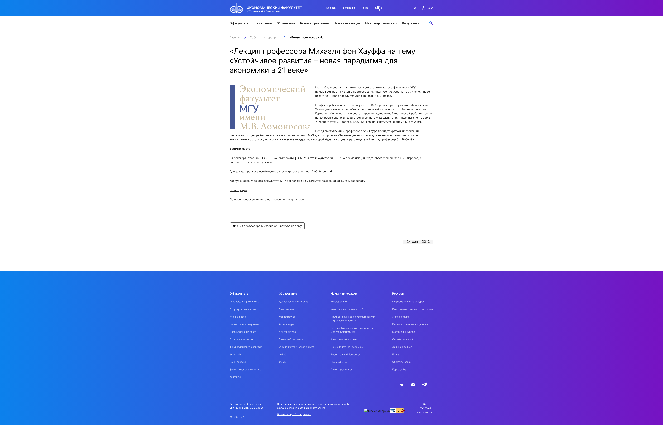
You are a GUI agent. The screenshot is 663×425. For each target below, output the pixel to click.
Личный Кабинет (402, 346)
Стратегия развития (241, 339)
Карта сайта (399, 369)
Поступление (262, 23)
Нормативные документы (245, 324)
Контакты (235, 376)
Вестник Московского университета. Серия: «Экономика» (352, 329)
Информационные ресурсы (408, 301)
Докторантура (287, 331)
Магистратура (287, 316)
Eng (414, 7)
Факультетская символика (245, 369)
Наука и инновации (347, 23)
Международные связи (381, 23)
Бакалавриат (286, 309)
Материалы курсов (403, 331)
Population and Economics (346, 354)
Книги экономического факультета (412, 309)
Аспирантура (286, 324)
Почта (364, 7)
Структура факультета (243, 309)
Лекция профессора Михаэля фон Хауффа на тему (267, 226)
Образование (286, 23)
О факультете (239, 23)
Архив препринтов (342, 369)
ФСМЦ (282, 361)
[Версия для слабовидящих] (378, 8)
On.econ (331, 7)
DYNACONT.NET (424, 412)
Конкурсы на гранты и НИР (347, 309)
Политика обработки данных (294, 414)
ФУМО (282, 354)
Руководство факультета (244, 301)
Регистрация (238, 190)
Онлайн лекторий (402, 339)
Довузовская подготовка (293, 301)
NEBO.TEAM (424, 408)
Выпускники (410, 23)
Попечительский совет (243, 331)
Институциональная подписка (410, 324)
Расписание (348, 7)
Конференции (339, 301)
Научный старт (340, 362)
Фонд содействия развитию (246, 346)
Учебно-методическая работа (296, 346)
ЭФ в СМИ (236, 354)
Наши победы (238, 361)
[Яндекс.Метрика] (377, 411)
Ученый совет (238, 316)
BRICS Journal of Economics (347, 346)
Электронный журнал (344, 339)
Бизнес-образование (314, 23)
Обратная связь (401, 361)
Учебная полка (401, 316)
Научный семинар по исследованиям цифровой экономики (353, 318)
